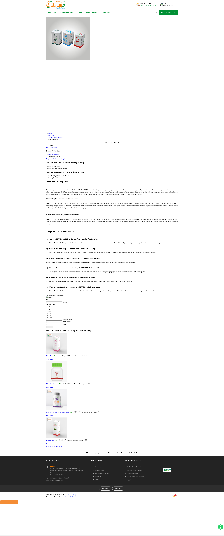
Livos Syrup (50, 440)
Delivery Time (52, 178)
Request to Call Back (52, 159)
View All (129, 480)
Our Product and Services (87, 12)
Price (49, 166)
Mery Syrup (50, 356)
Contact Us (105, 12)
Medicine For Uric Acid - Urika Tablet (57, 412)
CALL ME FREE (59, 446)
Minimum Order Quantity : (78, 356)
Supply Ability (52, 176)
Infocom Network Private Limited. (69, 496)
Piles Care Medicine (52, 384)
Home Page (52, 12)
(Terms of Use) (72, 495)
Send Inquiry (62, 159)
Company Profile (66, 12)
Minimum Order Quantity (55, 168)
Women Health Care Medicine (135, 476)
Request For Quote (168, 12)
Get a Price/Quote (51, 147)
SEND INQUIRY (50, 446)
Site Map (97, 479)
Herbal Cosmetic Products (134, 470)
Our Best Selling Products (134, 467)
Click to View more (53, 154)
